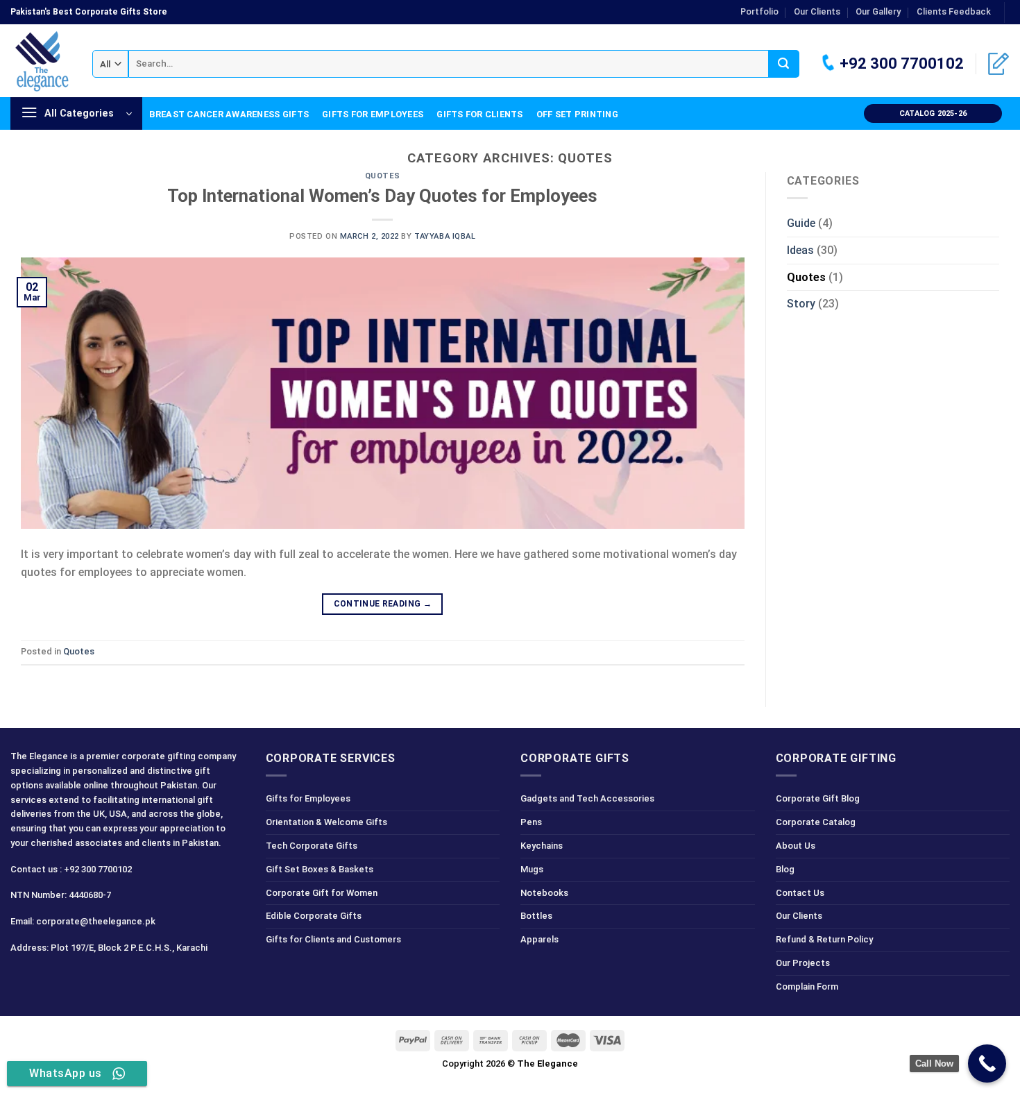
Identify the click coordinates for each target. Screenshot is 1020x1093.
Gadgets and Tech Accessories (587, 798)
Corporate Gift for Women (321, 893)
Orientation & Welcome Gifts (326, 822)
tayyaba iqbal (444, 236)
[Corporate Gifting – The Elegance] (40, 61)
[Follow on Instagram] (47, 978)
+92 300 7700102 (900, 63)
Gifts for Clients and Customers (333, 939)
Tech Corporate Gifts (311, 845)
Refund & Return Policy (824, 939)
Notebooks (544, 893)
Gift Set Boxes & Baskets (319, 869)
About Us (795, 845)
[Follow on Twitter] (72, 978)
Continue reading (383, 604)
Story (801, 303)
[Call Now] (987, 1063)
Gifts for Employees (372, 114)
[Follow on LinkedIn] (96, 978)
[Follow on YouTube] (121, 978)
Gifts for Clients (479, 114)
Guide (801, 223)
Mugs (531, 869)
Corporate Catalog (816, 822)
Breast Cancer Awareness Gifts (229, 114)
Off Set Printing (577, 114)
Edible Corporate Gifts (314, 915)
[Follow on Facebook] (23, 978)
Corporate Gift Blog (818, 798)
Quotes (382, 175)
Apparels (539, 939)
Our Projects (803, 963)
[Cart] (998, 64)
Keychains (541, 845)
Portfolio (759, 11)
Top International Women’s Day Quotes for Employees (382, 195)
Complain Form (807, 986)
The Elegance (547, 1063)
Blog (785, 869)
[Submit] (783, 64)
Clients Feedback (954, 11)
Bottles (536, 915)
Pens (531, 822)
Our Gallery (878, 11)
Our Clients (817, 11)
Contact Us (800, 893)
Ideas (800, 250)
